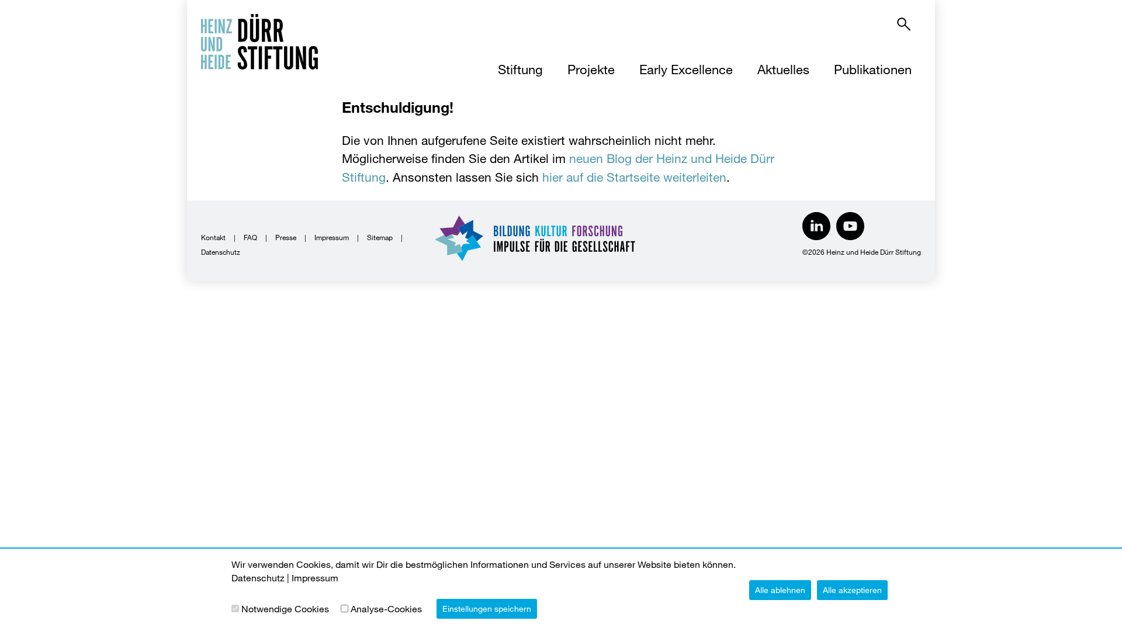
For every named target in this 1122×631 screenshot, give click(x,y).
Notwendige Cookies (285, 608)
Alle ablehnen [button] (780, 590)
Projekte (591, 69)
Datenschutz (220, 251)
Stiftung (520, 69)
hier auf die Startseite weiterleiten (634, 177)
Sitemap (380, 237)
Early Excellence (686, 69)
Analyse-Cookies (386, 608)
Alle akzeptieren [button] (852, 590)
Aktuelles (783, 69)
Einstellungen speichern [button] (486, 608)
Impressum (331, 237)
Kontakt (213, 237)
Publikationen (873, 69)
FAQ (250, 237)
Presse (285, 237)
